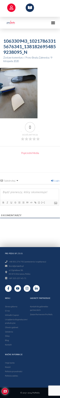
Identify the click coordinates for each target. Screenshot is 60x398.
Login (57, 180)
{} (39, 202)
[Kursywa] (7, 203)
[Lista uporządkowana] (19, 203)
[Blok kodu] (31, 203)
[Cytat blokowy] (27, 203)
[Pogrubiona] (3, 203)
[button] (53, 22)
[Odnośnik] (35, 203)
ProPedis (36, 392)
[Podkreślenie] (11, 203)
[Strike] (15, 203)
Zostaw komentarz (13, 57)
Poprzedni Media (30, 153)
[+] (43, 202)
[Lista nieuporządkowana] (23, 203)
